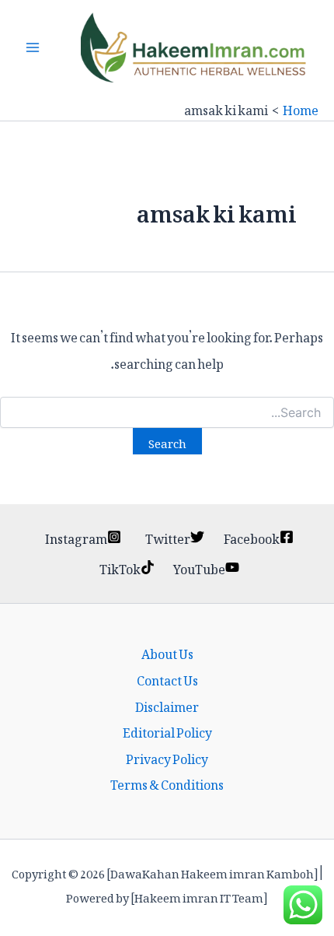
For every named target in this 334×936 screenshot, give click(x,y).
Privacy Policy (167, 757)
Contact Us (167, 678)
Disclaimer (167, 705)
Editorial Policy (167, 730)
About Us (167, 652)
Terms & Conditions (167, 782)
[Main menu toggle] (33, 47)
